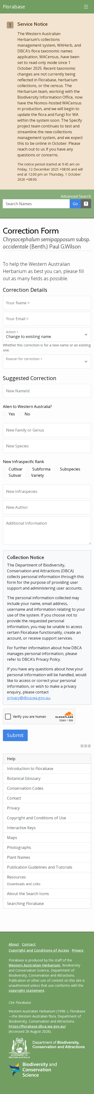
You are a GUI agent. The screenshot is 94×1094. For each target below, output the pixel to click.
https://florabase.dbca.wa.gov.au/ (37, 1026)
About (14, 944)
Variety (37, 475)
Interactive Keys (21, 827)
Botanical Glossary (23, 778)
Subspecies (70, 469)
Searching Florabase (25, 903)
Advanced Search (76, 196)
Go (75, 203)
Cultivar (16, 469)
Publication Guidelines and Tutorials (39, 867)
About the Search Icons (28, 893)
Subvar (15, 475)
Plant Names (18, 857)
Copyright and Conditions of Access (39, 950)
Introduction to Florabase (30, 768)
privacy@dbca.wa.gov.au (28, 697)
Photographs (19, 847)
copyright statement (26, 990)
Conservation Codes (25, 788)
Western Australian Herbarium (34, 965)
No (27, 414)
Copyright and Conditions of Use (36, 817)
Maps (12, 837)
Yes (12, 414)
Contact (14, 798)
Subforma (41, 469)
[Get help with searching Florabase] (86, 203)
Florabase (14, 6)
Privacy (13, 808)
